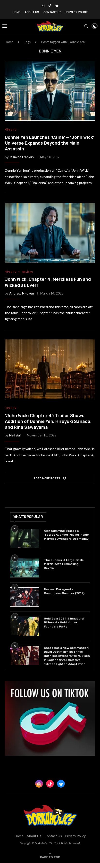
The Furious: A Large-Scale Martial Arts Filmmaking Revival (64, 564)
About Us (32, 12)
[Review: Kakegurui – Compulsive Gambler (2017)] (24, 597)
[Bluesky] (56, 5)
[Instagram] (43, 5)
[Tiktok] (49, 5)
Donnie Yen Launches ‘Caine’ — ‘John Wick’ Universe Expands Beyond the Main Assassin (49, 143)
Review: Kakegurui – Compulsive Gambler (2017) (64, 591)
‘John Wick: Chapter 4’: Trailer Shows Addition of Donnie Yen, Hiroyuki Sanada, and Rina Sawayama (48, 421)
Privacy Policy (77, 12)
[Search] (86, 26)
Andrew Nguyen (21, 293)
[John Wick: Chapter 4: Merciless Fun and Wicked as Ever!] (50, 233)
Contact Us (52, 12)
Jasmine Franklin (21, 157)
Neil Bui (15, 435)
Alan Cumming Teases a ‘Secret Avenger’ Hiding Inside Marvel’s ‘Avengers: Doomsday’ (66, 535)
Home (16, 12)
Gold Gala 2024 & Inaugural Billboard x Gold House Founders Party (64, 622)
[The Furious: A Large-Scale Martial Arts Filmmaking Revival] (24, 567)
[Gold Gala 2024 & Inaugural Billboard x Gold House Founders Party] (24, 626)
